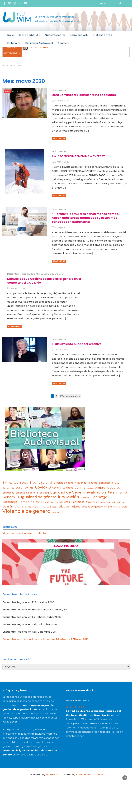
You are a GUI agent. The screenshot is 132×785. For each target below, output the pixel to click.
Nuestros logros (55, 34)
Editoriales (13, 42)
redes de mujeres (68, 506)
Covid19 (56, 487)
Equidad (44, 492)
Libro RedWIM (79, 34)
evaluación (96, 492)
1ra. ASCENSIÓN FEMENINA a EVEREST (78, 156)
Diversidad (88, 488)
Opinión (7, 506)
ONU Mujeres (118, 502)
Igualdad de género (39, 497)
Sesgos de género (92, 506)
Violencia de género (26, 511)
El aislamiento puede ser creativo (77, 344)
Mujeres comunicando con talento (24, 533)
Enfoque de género (27, 492)
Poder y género (34, 507)
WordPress (53, 774)
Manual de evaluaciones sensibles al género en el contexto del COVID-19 (44, 281)
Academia (13, 483)
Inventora (84, 498)
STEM (108, 506)
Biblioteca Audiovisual (39, 42)
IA (18, 497)
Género (8, 497)
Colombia (116, 483)
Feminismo (117, 492)
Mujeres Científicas (72, 501)
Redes (53, 507)
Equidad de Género (67, 492)
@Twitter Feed (75, 706)
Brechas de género (65, 482)
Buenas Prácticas (87, 482)
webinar (55, 512)
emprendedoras (107, 487)
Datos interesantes (16, 274)
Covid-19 (43, 487)
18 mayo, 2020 (61, 162)
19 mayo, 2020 (61, 100)
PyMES (46, 507)
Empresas (8, 492)
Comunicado (8, 488)
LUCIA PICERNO (66, 545)
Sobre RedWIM (28, 34)
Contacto (63, 42)
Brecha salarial (40, 482)
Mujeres (54, 502)
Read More (59, 138)
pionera (20, 506)
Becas (23, 482)
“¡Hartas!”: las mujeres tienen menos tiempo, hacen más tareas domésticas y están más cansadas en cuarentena (85, 218)
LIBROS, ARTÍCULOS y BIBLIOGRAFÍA (45, 274)
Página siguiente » (70, 396)
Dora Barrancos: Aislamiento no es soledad (84, 95)
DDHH (78, 487)
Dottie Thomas (39, 47)
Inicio (10, 34)
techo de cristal (120, 507)
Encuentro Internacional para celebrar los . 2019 (45, 639)
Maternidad (42, 502)
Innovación (68, 497)
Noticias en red (103, 34)
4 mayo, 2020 (61, 349)
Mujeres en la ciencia (98, 502)
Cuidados (67, 487)
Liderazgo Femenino (18, 502)
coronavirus (24, 487)
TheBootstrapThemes (90, 774)
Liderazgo (98, 497)
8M (4, 482)
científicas (105, 482)
